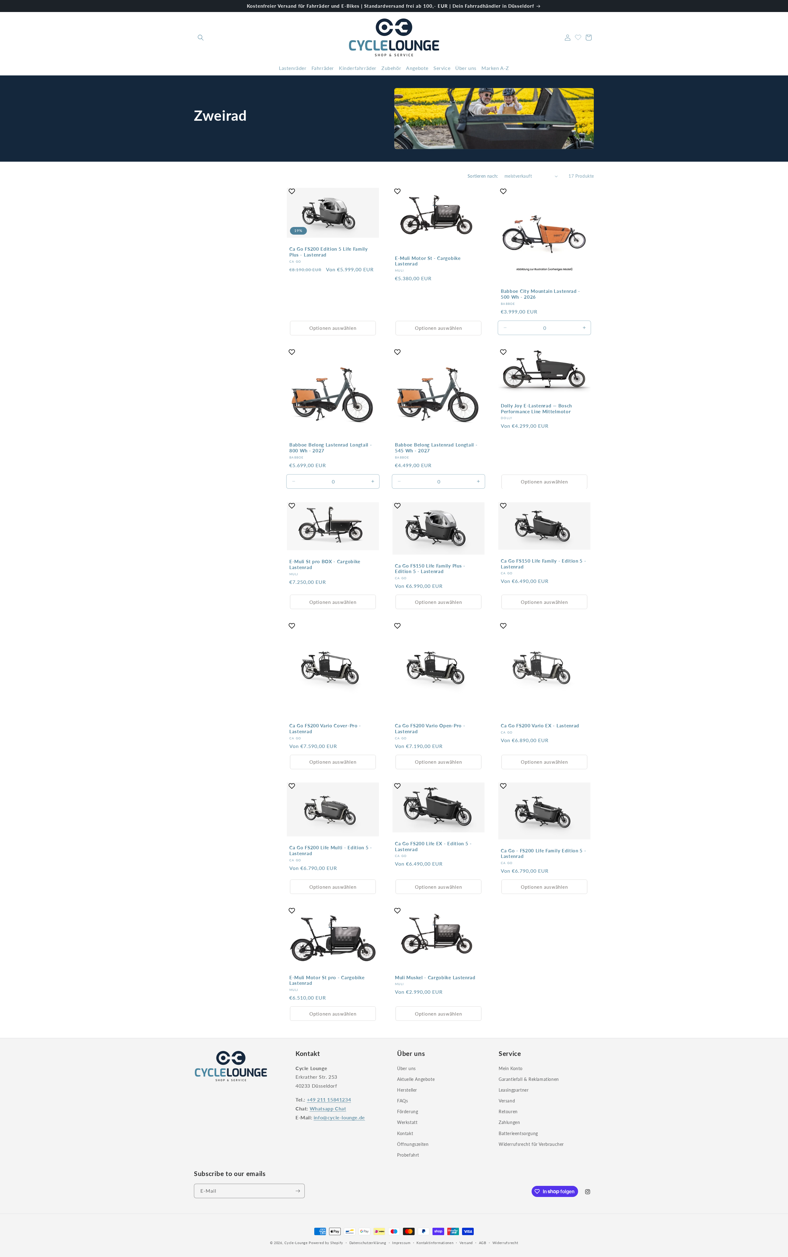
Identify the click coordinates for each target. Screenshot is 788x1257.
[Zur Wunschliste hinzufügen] (292, 191)
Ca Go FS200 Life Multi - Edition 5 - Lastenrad (330, 850)
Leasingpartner (514, 1089)
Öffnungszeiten (412, 1143)
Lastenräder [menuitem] (293, 68)
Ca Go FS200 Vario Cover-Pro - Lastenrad (325, 728)
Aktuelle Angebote (416, 1078)
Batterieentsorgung (518, 1133)
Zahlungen (509, 1122)
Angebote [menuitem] (417, 68)
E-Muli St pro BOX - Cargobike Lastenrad (324, 564)
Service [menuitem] (441, 68)
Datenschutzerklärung (367, 1242)
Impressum (401, 1242)
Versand (507, 1100)
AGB (482, 1242)
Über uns (406, 1068)
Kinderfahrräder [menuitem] (357, 68)
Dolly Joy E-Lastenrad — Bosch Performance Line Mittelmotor (536, 408)
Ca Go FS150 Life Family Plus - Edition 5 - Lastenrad (430, 568)
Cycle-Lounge (296, 1243)
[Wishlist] (578, 36)
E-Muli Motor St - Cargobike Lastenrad (428, 261)
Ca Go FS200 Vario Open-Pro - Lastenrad (430, 728)
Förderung (407, 1111)
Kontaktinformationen (434, 1242)
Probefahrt (408, 1154)
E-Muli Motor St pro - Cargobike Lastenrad (326, 980)
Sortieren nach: (483, 176)
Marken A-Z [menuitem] (495, 68)
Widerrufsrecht (505, 1242)
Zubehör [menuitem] (391, 68)
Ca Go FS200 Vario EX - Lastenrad (540, 725)
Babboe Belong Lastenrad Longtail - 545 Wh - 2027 (436, 447)
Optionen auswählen (332, 328)
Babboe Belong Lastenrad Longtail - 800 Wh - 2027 (330, 447)
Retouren (508, 1111)
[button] (200, 37)
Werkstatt (407, 1122)
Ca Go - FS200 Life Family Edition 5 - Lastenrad (543, 853)
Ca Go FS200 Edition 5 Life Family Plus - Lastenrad (328, 251)
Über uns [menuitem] (465, 68)
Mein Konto (511, 1068)
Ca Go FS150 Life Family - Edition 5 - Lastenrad (543, 563)
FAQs (402, 1100)
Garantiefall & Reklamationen (529, 1078)
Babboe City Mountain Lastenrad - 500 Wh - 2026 (540, 294)
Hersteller (407, 1089)
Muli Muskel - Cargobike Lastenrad (435, 977)
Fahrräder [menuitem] (323, 68)
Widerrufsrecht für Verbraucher (531, 1143)
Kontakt (405, 1133)
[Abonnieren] (297, 1191)
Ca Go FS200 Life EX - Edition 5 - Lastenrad (433, 846)
